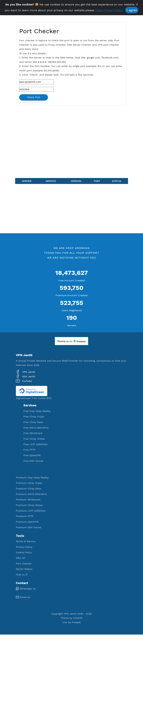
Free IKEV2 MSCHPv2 (35, 427)
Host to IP (22, 574)
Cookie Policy (24, 552)
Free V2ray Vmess (33, 438)
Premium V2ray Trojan (29, 483)
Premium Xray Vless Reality (32, 477)
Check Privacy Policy (109, 10)
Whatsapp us (27, 588)
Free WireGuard (32, 433)
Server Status (24, 569)
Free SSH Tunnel (33, 461)
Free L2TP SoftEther (35, 444)
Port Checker (24, 563)
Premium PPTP (25, 516)
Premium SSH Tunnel (28, 527)
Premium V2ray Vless (28, 488)
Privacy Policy (24, 547)
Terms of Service (26, 541)
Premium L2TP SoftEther (31, 510)
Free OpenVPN (31, 455)
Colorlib (77, 618)
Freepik (76, 622)
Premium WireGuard (28, 499)
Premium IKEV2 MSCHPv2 (31, 494)
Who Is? (20, 558)
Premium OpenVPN (27, 521)
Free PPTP (29, 449)
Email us (24, 597)
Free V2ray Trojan (33, 416)
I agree (132, 10)
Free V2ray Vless (33, 422)
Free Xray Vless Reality (36, 411)
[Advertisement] (71, 142)
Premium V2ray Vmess (29, 505)
